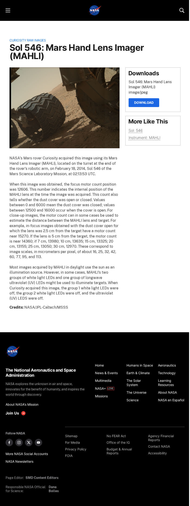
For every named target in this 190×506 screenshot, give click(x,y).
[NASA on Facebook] (9, 442)
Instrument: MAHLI (144, 137)
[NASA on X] (28, 442)
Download (144, 102)
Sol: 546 (136, 130)
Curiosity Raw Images (28, 40)
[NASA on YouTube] (38, 442)
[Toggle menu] (8, 10)
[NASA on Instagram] (19, 442)
